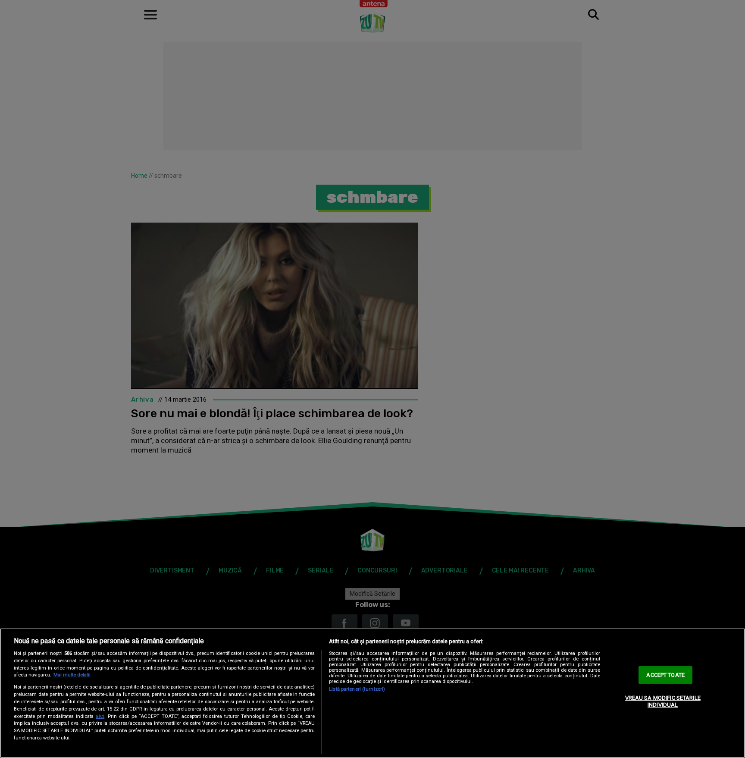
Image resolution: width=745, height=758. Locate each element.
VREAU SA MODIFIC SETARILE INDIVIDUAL (663, 701)
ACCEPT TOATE (665, 675)
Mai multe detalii (72, 675)
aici (100, 716)
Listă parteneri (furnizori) (357, 689)
